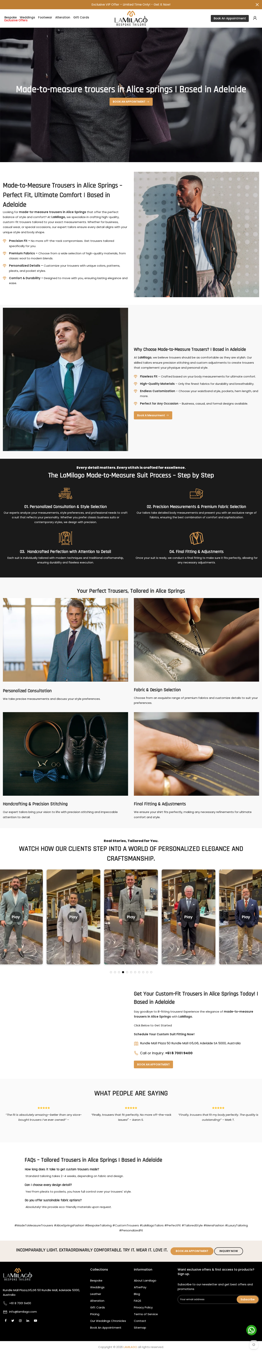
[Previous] (6, 920)
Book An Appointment (230, 18)
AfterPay (140, 1287)
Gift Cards (81, 17)
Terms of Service (146, 1314)
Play (19, 916)
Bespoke (10, 17)
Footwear (45, 17)
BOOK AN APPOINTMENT (129, 102)
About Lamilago (145, 1280)
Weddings (27, 17)
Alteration (62, 17)
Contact (140, 1321)
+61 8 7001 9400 (179, 1053)
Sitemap (140, 1328)
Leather (95, 1294)
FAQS (137, 1301)
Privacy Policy (143, 1307)
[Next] (255, 920)
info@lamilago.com (23, 1312)
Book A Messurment (151, 415)
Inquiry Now (228, 1251)
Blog (137, 1294)
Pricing (94, 1314)
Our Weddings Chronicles (108, 1321)
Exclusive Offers (16, 20)
